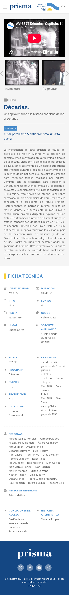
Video (12, 305)
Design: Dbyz (34, 585)
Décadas (14, 374)
